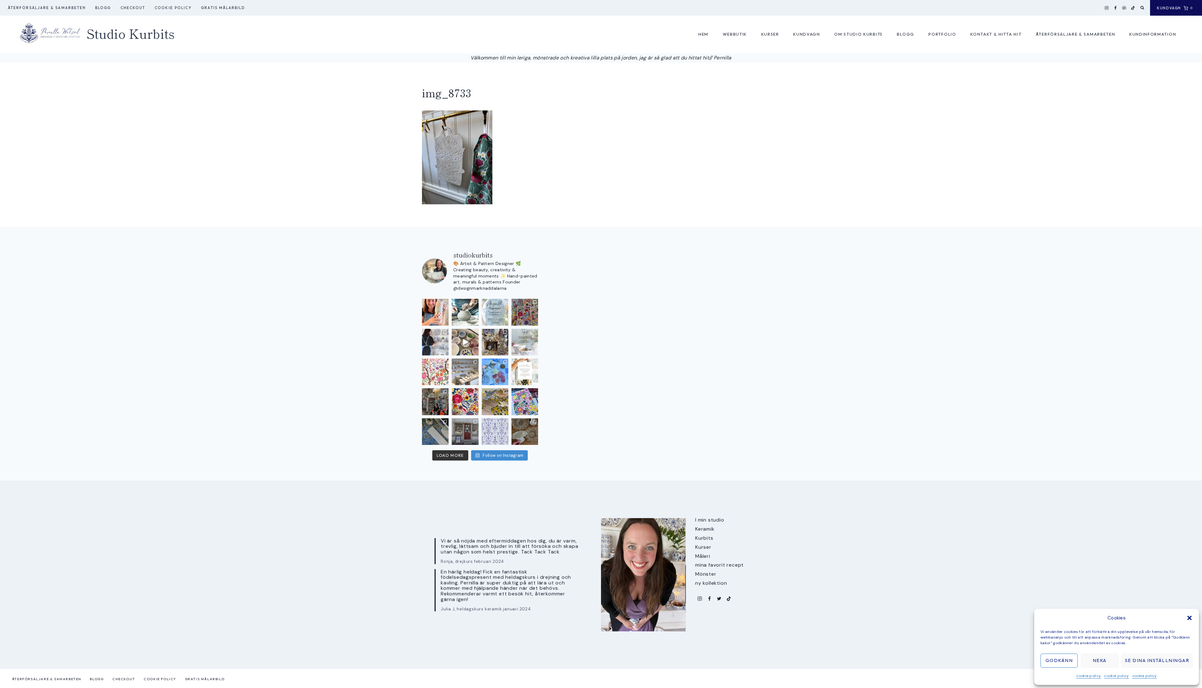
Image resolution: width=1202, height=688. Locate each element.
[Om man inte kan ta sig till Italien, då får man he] (495, 372)
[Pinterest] (1124, 8)
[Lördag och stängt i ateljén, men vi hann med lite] (495, 401)
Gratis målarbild (223, 7)
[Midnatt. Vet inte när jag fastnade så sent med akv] (524, 401)
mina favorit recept (719, 565)
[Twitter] (719, 598)
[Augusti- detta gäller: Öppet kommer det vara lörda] (495, 312)
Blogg (103, 7)
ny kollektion (711, 583)
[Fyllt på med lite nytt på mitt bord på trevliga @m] (495, 342)
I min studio (709, 520)
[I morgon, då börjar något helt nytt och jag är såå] (524, 312)
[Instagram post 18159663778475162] (465, 342)
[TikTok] (1133, 8)
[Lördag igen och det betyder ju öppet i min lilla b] (435, 342)
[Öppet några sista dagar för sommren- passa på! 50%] (465, 431)
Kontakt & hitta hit (995, 34)
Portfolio (942, 34)
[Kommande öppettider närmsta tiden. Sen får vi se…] (524, 342)
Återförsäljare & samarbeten (47, 7)
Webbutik (735, 34)
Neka (1100, 660)
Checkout (133, 7)
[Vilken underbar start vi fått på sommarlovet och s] (495, 431)
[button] (1189, 618)
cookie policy (1088, 675)
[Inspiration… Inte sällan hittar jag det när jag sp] (524, 431)
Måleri (702, 556)
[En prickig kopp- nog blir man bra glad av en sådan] (435, 312)
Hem (703, 34)
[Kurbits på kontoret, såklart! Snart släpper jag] (435, 431)
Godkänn (1059, 660)
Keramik (705, 529)
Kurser (770, 34)
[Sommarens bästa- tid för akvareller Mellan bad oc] (465, 401)
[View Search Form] (1142, 8)
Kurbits (704, 538)
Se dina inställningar (1157, 660)
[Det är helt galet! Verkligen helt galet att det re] (465, 372)
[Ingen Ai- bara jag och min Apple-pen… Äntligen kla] (435, 372)
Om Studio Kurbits (858, 34)
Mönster (706, 574)
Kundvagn (806, 34)
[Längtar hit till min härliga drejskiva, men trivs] (465, 312)
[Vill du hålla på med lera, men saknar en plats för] (524, 372)
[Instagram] (1107, 8)
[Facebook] (1116, 8)
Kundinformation (1152, 34)
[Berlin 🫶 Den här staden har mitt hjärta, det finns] (435, 401)
